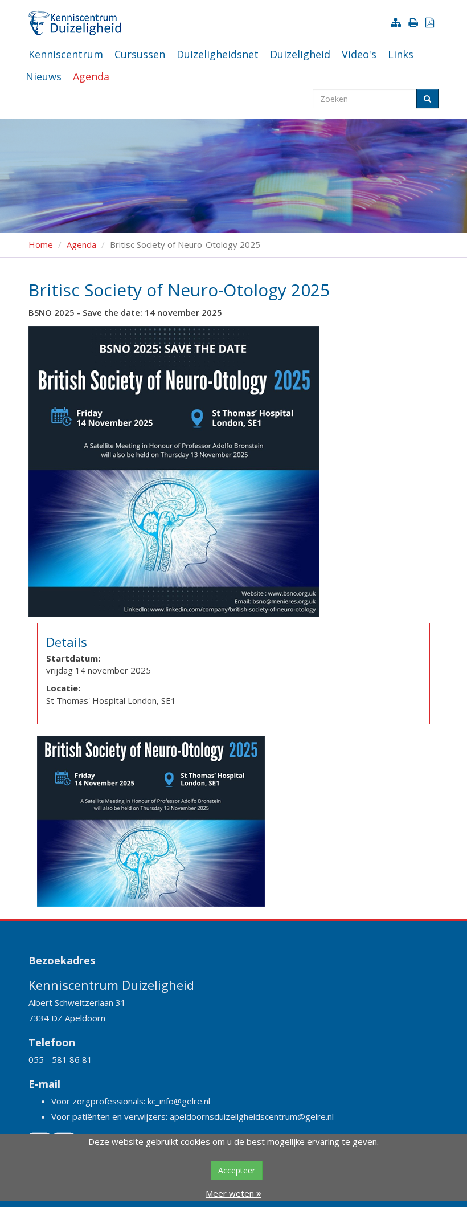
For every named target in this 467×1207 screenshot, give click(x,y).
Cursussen (139, 54)
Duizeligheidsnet (218, 54)
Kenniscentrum (65, 54)
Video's (359, 54)
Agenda (91, 76)
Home (40, 244)
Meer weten (231, 1193)
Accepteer (236, 1170)
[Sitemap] (398, 22)
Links (400, 54)
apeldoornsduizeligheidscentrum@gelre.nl (252, 1116)
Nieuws (44, 76)
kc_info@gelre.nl (179, 1101)
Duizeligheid (300, 54)
